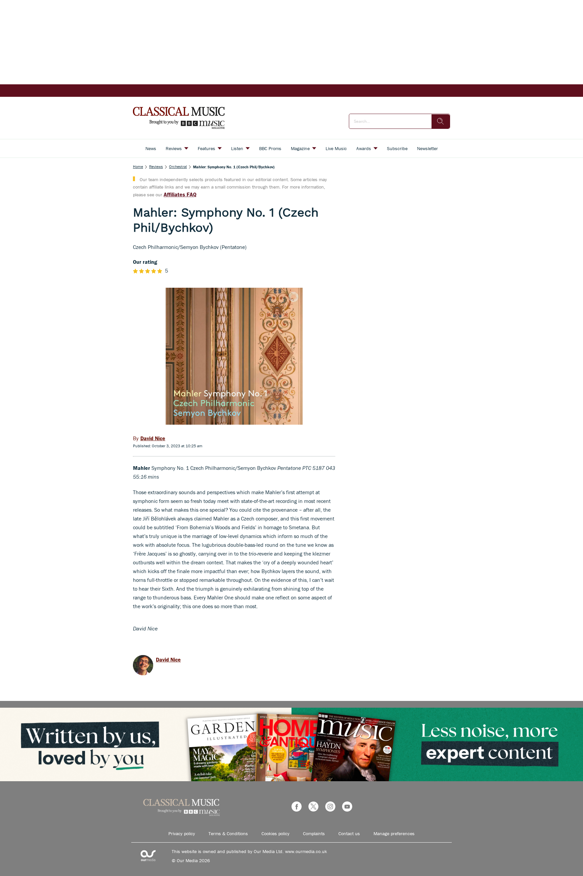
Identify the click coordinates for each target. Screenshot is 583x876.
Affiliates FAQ (180, 194)
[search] (441, 121)
